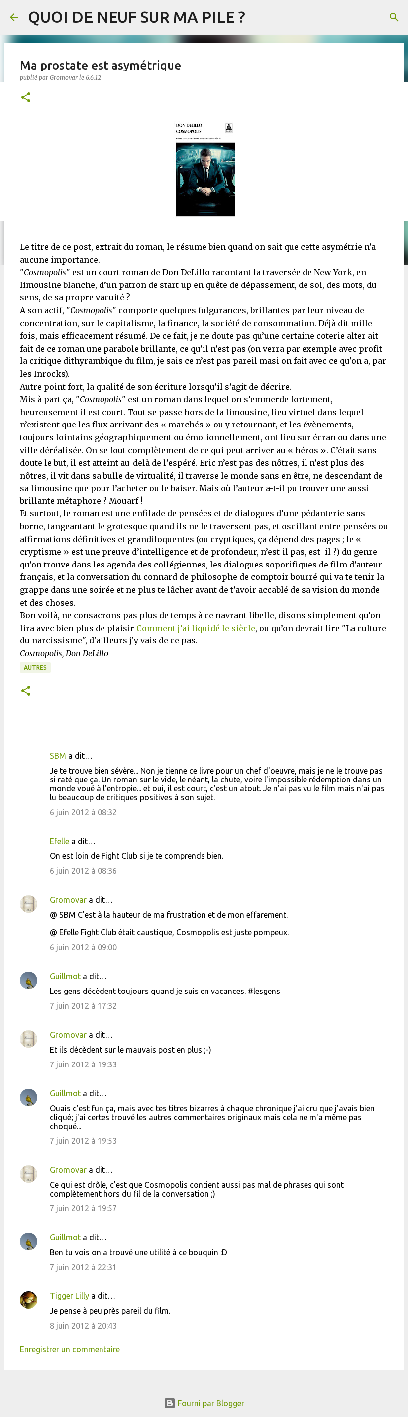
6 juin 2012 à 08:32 (83, 812)
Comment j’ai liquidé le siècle (195, 628)
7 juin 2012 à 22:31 (83, 1267)
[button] (26, 98)
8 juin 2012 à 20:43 (83, 1325)
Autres (35, 667)
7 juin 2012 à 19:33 (83, 1064)
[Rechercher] (394, 17)
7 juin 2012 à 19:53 (83, 1140)
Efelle (59, 841)
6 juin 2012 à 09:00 (83, 947)
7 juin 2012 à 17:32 (83, 1005)
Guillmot (65, 976)
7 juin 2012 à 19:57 (83, 1208)
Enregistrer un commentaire (70, 1349)
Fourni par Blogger (210, 1403)
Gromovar (68, 899)
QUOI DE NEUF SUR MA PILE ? (136, 17)
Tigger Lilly (69, 1295)
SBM (58, 755)
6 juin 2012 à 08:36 (83, 870)
